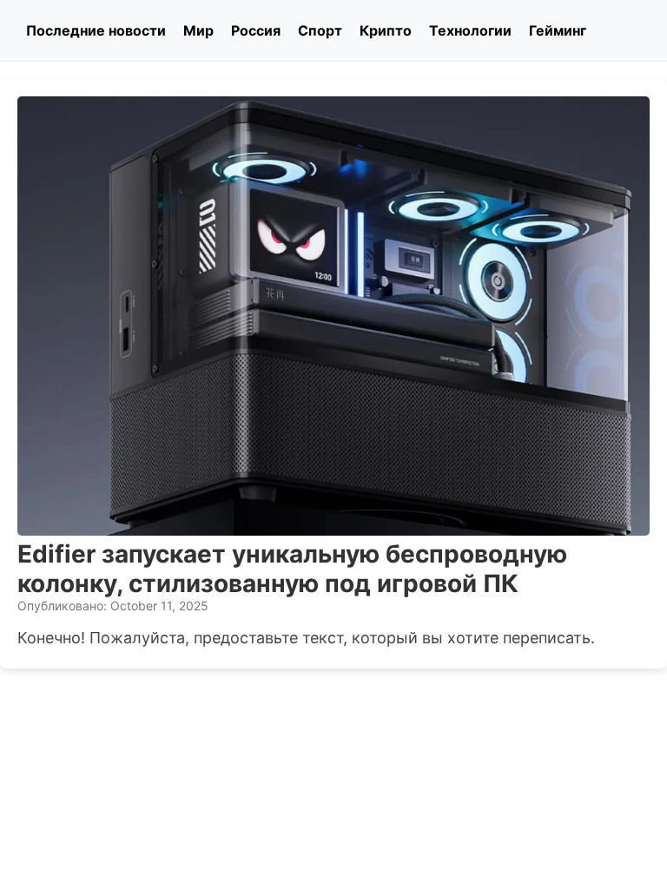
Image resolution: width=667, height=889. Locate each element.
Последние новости (96, 30)
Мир (198, 30)
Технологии (470, 30)
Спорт (320, 30)
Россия (256, 30)
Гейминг (557, 30)
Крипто (386, 30)
